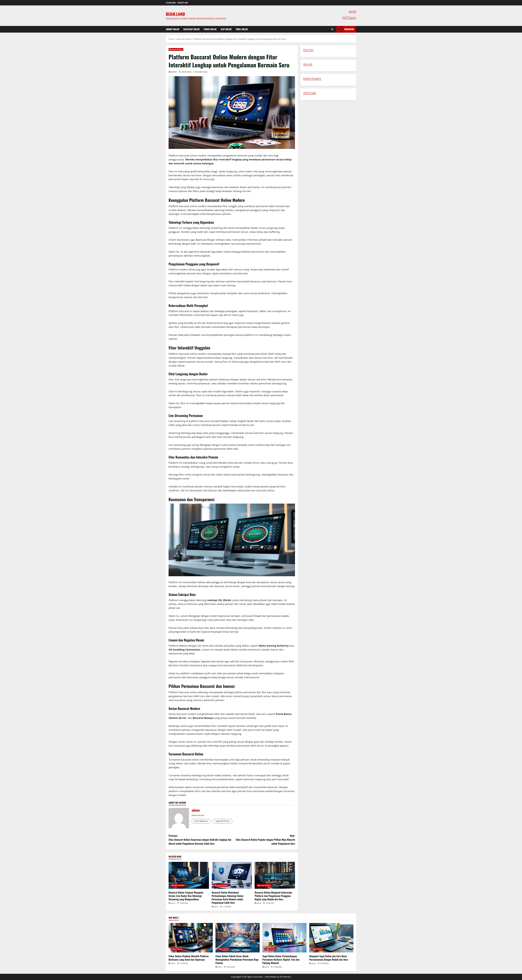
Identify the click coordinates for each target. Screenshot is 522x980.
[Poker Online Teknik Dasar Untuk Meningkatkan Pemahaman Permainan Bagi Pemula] (237, 937)
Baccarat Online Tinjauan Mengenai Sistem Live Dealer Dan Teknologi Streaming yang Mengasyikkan (186, 896)
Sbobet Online (172, 29)
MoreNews (270, 976)
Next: (265, 839)
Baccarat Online (191, 29)
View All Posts (222, 821)
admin (174, 71)
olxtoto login (309, 92)
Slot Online (226, 29)
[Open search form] (332, 29)
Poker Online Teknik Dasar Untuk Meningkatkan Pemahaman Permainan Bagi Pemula (236, 959)
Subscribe (349, 29)
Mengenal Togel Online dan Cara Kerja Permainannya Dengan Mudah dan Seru (328, 957)
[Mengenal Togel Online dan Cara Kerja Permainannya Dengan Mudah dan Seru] (331, 937)
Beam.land (175, 14)
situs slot (307, 64)
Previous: (200, 839)
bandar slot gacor (312, 78)
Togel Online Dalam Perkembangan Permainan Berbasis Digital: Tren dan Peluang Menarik (280, 959)
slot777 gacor (349, 17)
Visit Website (201, 821)
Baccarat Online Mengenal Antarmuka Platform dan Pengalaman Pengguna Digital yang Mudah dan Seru (273, 896)
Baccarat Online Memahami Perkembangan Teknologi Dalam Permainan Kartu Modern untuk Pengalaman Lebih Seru (227, 897)
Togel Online (242, 29)
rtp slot (352, 11)
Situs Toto (308, 49)
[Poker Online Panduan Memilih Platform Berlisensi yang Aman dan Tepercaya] (191, 937)
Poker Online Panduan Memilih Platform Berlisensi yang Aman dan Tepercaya (189, 957)
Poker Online (210, 29)
